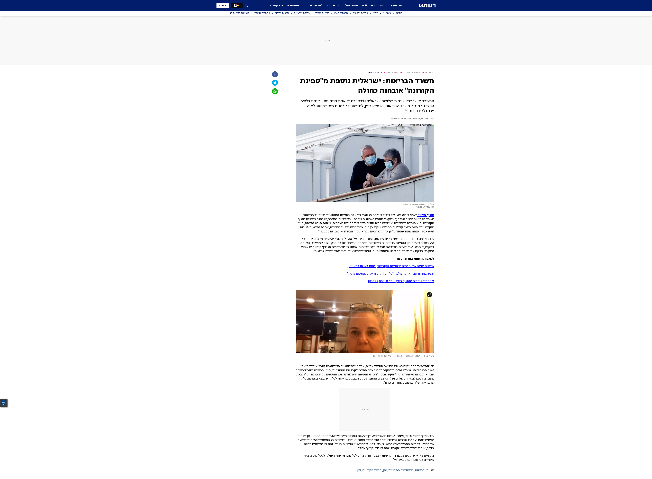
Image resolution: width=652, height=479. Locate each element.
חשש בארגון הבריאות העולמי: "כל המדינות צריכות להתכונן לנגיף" (390, 274)
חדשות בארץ (392, 72)
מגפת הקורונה (372, 470)
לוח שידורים (314, 5)
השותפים (296, 5)
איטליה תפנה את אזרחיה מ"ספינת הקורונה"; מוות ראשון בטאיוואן (391, 266)
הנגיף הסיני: (425, 215)
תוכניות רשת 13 (375, 5)
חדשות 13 (395, 5)
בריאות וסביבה (374, 72)
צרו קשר (277, 5)
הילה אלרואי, (427, 118)
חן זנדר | (415, 118)
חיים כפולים (350, 5)
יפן (385, 470)
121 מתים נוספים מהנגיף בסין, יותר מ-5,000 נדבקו (401, 281)
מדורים (334, 5)
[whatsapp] (274, 91)
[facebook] (274, 74)
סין (359, 470)
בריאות (420, 470)
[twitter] (274, 83)
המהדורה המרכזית (400, 470)
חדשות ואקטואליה (412, 72)
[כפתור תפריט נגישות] (3, 402)
